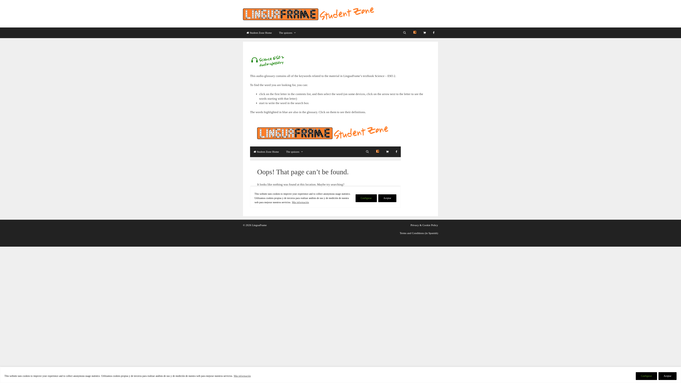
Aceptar (667, 376)
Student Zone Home (260, 32)
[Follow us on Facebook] (433, 32)
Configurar (646, 376)
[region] (340, 375)
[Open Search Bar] (404, 32)
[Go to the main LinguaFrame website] (415, 32)
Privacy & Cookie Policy (424, 225)
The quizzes (285, 32)
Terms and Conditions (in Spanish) (419, 233)
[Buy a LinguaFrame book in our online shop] (424, 32)
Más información (242, 376)
